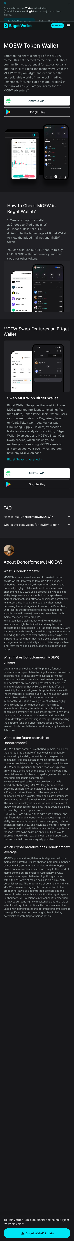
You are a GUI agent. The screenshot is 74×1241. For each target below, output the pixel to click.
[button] (37, 517)
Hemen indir (57, 26)
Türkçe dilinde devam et (52, 21)
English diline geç (17, 21)
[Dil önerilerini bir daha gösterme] (69, 3)
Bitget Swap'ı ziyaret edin (24, 459)
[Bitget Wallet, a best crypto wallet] (18, 25)
